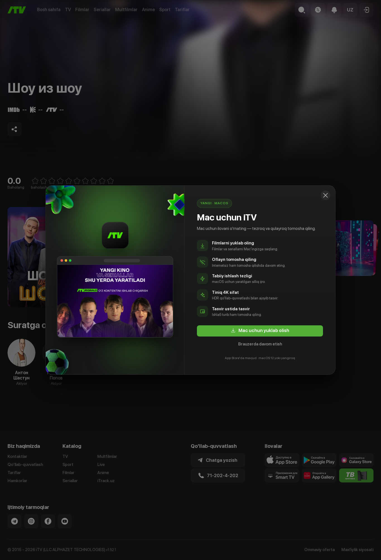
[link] (260, 331)
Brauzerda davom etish (260, 344)
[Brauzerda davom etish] (325, 195)
